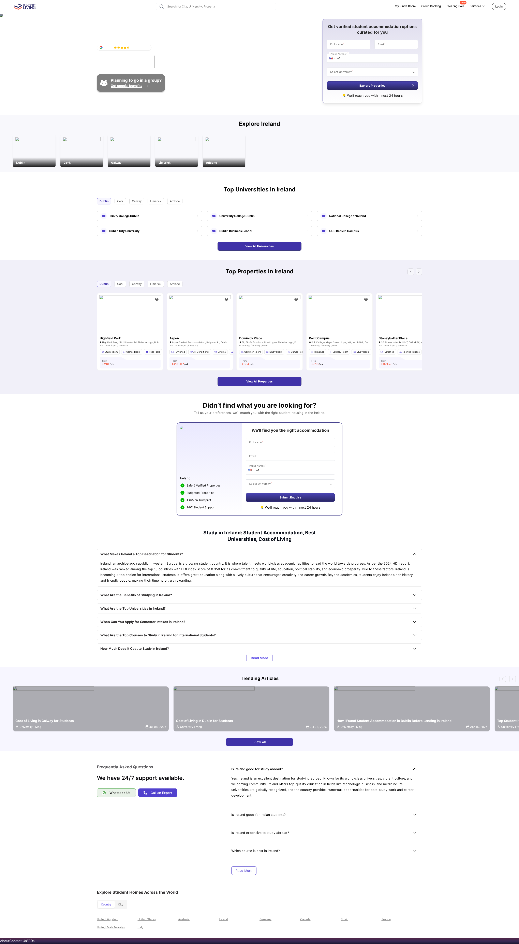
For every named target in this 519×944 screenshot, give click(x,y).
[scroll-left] (503, 679)
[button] (332, 58)
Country (106, 904)
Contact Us (18, 941)
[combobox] (216, 6)
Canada (305, 919)
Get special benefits (126, 86)
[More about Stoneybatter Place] (409, 315)
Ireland (223, 919)
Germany (265, 919)
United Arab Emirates (111, 927)
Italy (140, 927)
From (108, 363)
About (4, 941)
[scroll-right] (512, 679)
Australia (184, 919)
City (120, 904)
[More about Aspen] (200, 315)
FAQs (30, 941)
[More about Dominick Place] (269, 315)
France (386, 919)
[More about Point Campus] (339, 315)
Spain (344, 919)
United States (147, 919)
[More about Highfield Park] (130, 315)
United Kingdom (107, 919)
